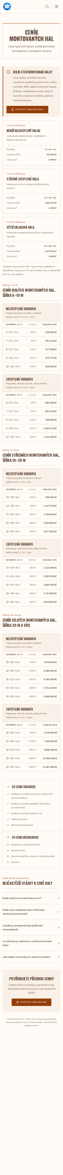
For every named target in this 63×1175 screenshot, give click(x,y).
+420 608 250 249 (50, 1022)
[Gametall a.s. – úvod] (7, 6)
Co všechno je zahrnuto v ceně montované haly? (27, 943)
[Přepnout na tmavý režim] (47, 6)
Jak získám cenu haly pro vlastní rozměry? (27, 957)
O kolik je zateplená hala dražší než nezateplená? (22, 927)
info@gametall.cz (31, 1025)
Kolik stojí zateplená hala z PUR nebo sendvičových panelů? (24, 912)
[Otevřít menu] (56, 6)
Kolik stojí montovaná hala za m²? (22, 898)
